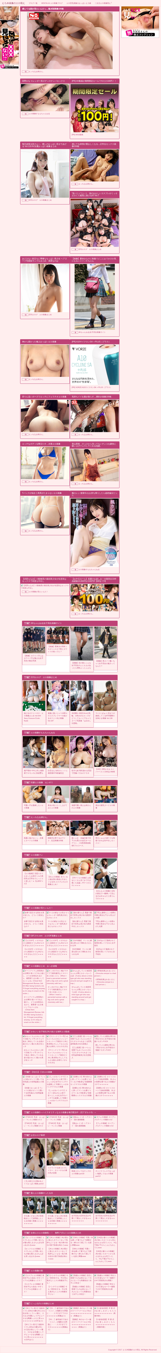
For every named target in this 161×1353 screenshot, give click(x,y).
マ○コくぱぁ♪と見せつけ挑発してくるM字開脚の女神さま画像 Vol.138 (105, 715)
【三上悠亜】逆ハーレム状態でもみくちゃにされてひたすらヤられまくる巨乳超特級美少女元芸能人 (81, 1052)
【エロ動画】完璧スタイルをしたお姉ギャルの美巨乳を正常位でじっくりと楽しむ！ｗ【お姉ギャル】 (33, 878)
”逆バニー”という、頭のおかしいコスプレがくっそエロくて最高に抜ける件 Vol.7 (94, 194)
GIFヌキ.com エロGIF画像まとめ (46, 936)
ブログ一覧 (33, 3)
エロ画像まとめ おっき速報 (44, 966)
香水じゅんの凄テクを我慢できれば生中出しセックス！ (105, 840)
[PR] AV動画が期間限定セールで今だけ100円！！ (94, 81)
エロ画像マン (37, 855)
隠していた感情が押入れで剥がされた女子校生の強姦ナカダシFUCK (105, 1047)
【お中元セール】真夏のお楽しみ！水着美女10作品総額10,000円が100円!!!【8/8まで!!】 (94, 580)
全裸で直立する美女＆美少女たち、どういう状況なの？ (33, 923)
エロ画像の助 (37, 1271)
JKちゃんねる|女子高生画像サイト (92, 332)
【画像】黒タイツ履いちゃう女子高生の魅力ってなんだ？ (105, 663)
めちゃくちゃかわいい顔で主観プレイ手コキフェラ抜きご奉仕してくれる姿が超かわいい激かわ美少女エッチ (33, 1055)
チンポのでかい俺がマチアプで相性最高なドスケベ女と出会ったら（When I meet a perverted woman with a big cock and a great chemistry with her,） (57, 994)
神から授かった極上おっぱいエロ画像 (39, 342)
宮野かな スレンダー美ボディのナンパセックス (43, 81)
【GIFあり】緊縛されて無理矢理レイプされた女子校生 (105, 951)
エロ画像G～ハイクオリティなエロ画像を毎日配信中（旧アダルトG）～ (63, 1112)
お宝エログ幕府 (38, 1135)
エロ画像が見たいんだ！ (38, 592)
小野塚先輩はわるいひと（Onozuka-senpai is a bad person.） (105, 981)
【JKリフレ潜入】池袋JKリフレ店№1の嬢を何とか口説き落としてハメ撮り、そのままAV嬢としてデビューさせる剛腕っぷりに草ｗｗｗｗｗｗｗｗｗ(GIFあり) (34, 1332)
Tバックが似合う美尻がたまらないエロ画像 (42, 493)
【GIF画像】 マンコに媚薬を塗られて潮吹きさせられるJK (81, 951)
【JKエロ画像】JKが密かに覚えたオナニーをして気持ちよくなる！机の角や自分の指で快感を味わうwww (58, 1254)
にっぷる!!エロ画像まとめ (42, 1303)
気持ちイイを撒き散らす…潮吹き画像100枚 (91, 397)
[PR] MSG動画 (77, 135)
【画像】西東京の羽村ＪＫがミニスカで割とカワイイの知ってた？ (57, 649)
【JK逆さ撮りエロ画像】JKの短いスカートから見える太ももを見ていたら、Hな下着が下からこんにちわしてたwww (105, 1256)
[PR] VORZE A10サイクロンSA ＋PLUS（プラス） (92, 387)
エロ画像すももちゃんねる (39, 114)
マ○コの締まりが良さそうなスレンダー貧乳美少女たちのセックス (57, 923)
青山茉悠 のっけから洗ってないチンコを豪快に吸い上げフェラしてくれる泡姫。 (94, 445)
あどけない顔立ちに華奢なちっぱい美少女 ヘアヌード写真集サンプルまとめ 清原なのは (44, 260)
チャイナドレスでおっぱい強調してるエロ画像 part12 (105, 1173)
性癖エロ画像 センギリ (42, 782)
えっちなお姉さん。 (37, 71)
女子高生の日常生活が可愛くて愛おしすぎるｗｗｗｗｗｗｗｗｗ (81, 1218)
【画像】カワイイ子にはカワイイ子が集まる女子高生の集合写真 (33, 658)
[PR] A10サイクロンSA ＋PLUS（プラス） (91, 342)
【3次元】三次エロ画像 (41, 1072)
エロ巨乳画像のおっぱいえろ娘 (78, 3)
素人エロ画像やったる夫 (42, 1193)
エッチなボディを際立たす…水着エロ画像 (41, 444)
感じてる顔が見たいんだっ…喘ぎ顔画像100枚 (43, 9)
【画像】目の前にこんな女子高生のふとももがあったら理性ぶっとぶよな (81, 665)
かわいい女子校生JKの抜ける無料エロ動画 (50, 1032)
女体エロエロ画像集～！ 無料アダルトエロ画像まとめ (56, 1233)
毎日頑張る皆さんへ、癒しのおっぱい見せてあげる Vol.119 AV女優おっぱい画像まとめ (44, 145)
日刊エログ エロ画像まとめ (40, 200)
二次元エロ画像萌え (103, 3)
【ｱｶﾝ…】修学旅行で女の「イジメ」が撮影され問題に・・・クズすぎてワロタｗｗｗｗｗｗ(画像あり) (58, 1324)
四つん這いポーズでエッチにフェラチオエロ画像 (44, 397)
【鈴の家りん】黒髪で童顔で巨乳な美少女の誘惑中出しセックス (81, 923)
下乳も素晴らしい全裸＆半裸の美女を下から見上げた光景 (105, 923)
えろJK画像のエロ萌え (13, 3)
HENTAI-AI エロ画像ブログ (52, 3)
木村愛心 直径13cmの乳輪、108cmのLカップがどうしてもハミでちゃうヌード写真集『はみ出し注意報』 (81, 718)
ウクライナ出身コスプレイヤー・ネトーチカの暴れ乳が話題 (57, 1170)
